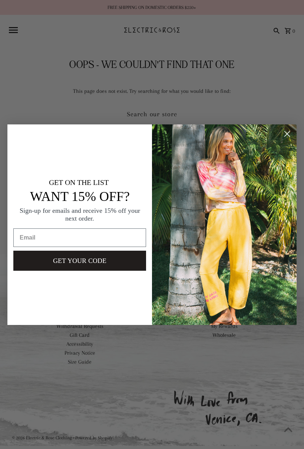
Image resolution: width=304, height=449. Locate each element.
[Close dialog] (287, 133)
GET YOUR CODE (79, 260)
